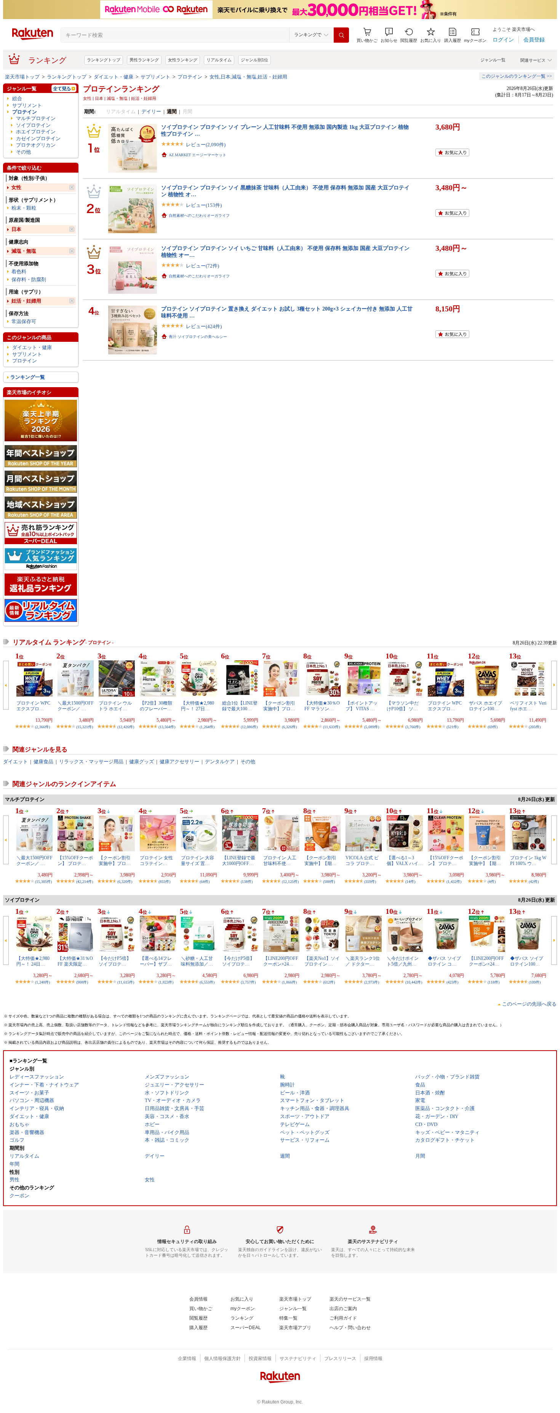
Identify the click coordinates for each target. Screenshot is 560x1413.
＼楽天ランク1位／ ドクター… (363, 961)
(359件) (370, 882)
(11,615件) (125, 982)
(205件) (535, 727)
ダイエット (15, 761)
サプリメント (155, 77)
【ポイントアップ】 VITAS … (362, 705)
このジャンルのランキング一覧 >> (517, 76)
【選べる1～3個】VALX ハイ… (405, 860)
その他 (23, 152)
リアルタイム (219, 60)
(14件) (410, 882)
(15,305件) (43, 882)
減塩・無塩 (23, 251)
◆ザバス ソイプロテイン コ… (444, 961)
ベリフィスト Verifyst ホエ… (528, 705)
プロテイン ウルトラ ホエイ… (115, 705)
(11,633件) (331, 727)
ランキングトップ (103, 60)
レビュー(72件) (202, 266)
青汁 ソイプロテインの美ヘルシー (198, 337)
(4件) (492, 882)
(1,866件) (289, 982)
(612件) (329, 982)
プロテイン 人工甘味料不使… (279, 860)
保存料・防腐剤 (28, 279)
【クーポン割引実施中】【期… (320, 860)
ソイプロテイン (33, 125)
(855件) (164, 882)
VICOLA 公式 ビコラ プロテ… (362, 860)
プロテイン (190, 77)
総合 (17, 98)
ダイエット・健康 (113, 77)
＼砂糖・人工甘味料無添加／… (197, 961)
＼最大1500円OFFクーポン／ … (76, 705)
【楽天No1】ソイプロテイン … (322, 961)
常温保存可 (23, 321)
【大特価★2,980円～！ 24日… (33, 961)
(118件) (493, 982)
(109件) (535, 982)
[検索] (341, 35)
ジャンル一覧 (493, 60)
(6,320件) (124, 882)
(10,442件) (413, 982)
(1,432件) (453, 882)
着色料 (18, 271)
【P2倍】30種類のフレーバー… (156, 705)
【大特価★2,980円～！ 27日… (197, 705)
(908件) (82, 982)
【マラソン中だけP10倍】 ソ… (403, 705)
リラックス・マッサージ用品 (91, 761)
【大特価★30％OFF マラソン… (322, 705)
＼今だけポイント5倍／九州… (403, 961)
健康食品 (43, 761)
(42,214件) (84, 882)
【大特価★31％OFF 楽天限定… (75, 961)
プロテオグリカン (36, 145)
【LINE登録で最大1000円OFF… (238, 860)
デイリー (151, 111)
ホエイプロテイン (36, 132)
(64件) (205, 882)
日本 (16, 229)
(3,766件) (412, 727)
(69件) (493, 727)
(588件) (329, 882)
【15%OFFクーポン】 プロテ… (75, 860)
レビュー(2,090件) (206, 144)
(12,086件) (249, 727)
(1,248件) (42, 982)
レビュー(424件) (204, 326)
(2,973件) (371, 982)
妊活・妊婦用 (26, 301)
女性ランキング (182, 60)
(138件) (247, 882)
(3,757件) (248, 982)
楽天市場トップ (22, 77)
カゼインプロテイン (38, 138)
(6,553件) (207, 982)
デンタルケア (220, 761)
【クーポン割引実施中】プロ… (279, 705)
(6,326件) (289, 727)
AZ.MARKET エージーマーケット (197, 155)
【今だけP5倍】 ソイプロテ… (115, 961)
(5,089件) (371, 727)
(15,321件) (84, 727)
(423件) (452, 982)
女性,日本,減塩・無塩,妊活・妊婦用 (248, 77)
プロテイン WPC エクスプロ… (33, 705)
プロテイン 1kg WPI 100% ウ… (528, 860)
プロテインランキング (121, 89)
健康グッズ (141, 761)
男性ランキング (144, 60)
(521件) (452, 727)
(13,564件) (166, 727)
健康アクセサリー (179, 761)
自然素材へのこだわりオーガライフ (199, 215)
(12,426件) (125, 727)
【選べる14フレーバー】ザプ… (156, 961)
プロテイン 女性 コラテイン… (156, 860)
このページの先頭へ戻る (529, 1004)
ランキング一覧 (27, 377)
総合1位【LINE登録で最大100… (240, 705)
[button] (389, 35)
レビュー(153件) (204, 205)
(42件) (534, 882)
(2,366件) (42, 727)
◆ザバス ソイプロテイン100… (526, 961)
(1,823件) (165, 982)
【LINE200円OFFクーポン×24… (280, 961)
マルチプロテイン (36, 118)
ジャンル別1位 (254, 60)
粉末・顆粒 (23, 208)
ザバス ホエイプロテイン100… (485, 705)
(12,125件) (290, 882)
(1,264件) (207, 727)
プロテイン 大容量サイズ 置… (197, 860)
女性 (16, 187)
